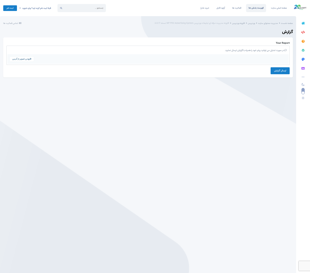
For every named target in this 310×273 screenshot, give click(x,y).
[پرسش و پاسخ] (303, 42)
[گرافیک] (303, 60)
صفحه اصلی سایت (279, 8)
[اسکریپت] (303, 32)
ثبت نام (10, 8)
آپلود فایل (220, 8)
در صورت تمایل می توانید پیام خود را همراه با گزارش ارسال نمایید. (254, 50)
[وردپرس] (303, 51)
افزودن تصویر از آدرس (21, 59)
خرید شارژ (204, 8)
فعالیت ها (236, 8)
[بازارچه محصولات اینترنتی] (303, 69)
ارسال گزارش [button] (280, 71)
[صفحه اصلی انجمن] (303, 23)
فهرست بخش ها (256, 8)
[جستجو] (61, 8)
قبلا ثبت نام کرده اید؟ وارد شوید (36, 8)
